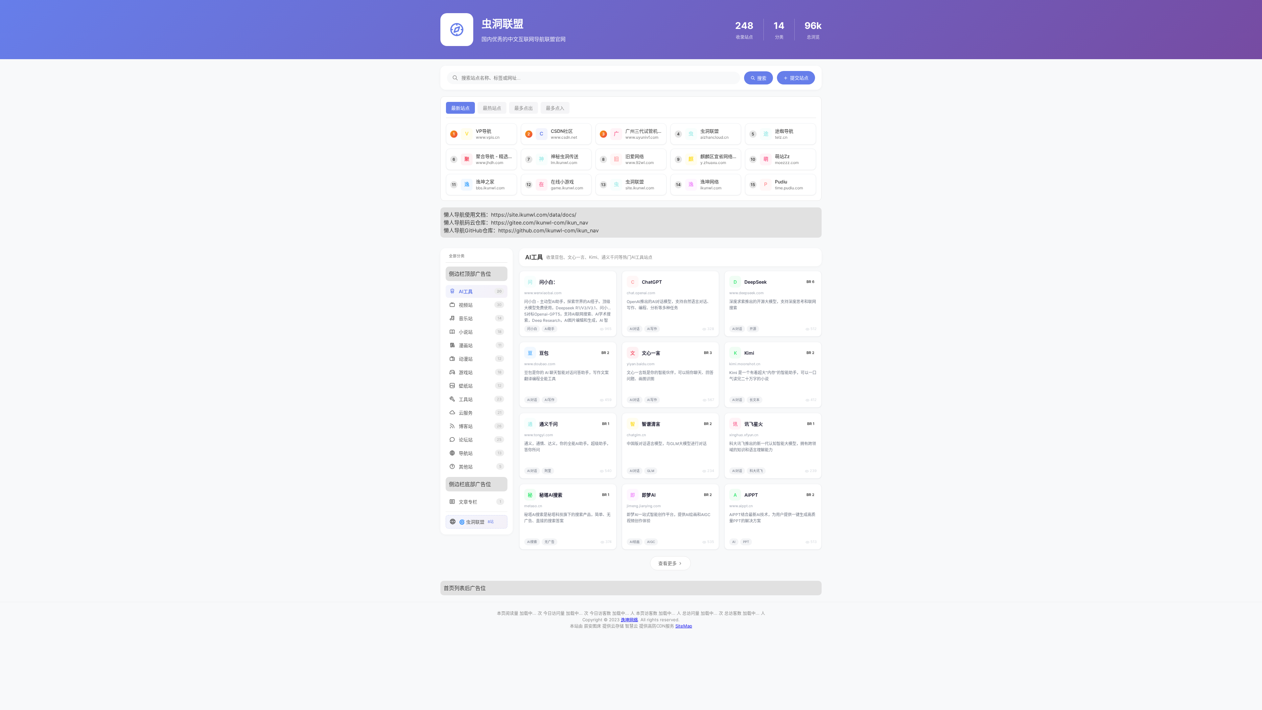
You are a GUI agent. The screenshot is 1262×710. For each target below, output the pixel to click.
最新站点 (460, 108)
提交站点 (799, 78)
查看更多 (667, 563)
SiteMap (683, 625)
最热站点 (492, 108)
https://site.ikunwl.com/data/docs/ (533, 214)
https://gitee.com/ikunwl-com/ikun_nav (539, 222)
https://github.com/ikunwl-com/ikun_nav (548, 230)
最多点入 (555, 108)
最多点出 (523, 108)
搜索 (761, 78)
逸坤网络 (629, 619)
